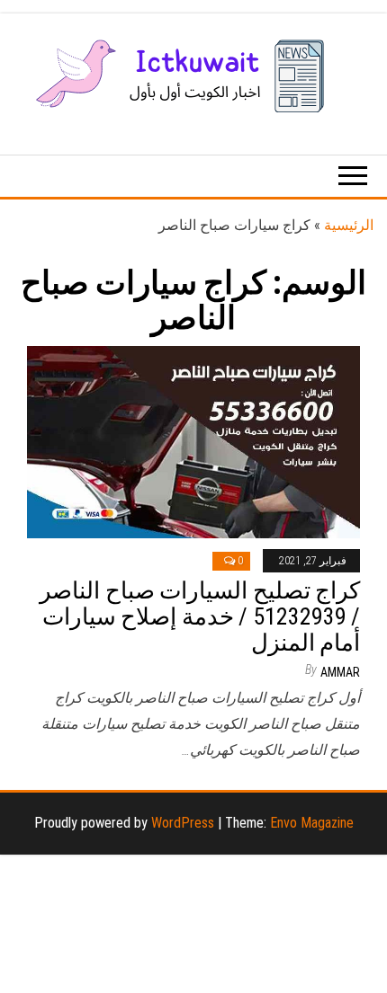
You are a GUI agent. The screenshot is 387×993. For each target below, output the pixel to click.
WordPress (182, 822)
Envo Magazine (312, 822)
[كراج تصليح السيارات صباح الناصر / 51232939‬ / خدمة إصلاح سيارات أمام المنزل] (193, 440)
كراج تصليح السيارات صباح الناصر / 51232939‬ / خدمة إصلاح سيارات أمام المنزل (200, 616)
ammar (340, 672)
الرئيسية (349, 225)
